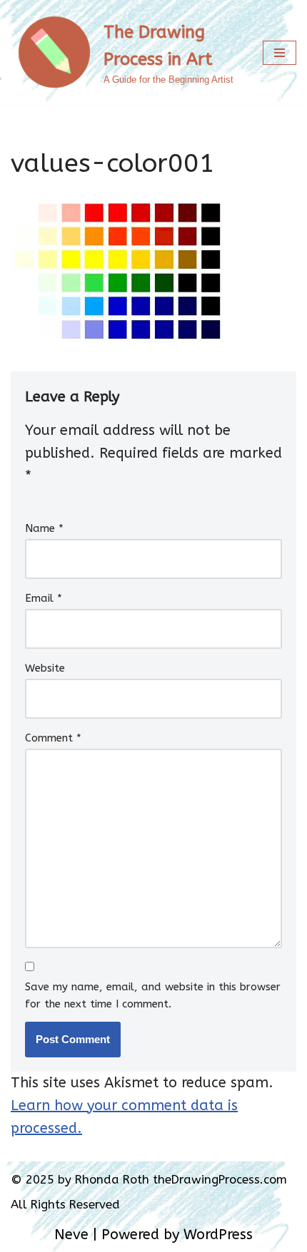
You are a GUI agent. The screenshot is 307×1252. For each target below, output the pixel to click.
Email (43, 598)
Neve (71, 1234)
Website (45, 668)
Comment (53, 738)
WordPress (218, 1234)
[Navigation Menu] (279, 53)
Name (44, 528)
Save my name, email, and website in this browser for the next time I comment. (153, 995)
